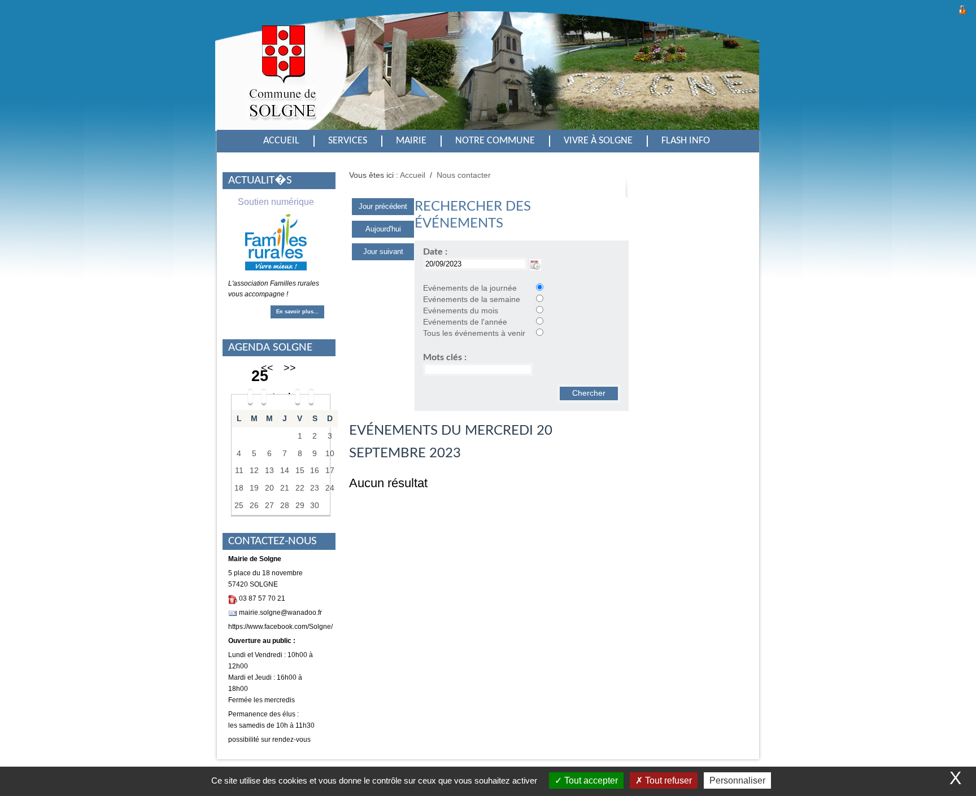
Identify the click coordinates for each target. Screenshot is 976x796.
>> (290, 368)
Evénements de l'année (465, 322)
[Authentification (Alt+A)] (962, 8)
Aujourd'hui (383, 229)
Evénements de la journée (470, 288)
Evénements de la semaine (471, 299)
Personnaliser (737, 780)
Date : (435, 251)
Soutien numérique (276, 202)
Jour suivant (383, 251)
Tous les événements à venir (474, 333)
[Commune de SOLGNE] (280, 80)
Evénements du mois (460, 311)
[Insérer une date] (535, 264)
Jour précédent (383, 206)
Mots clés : (445, 357)
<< (267, 368)
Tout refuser (667, 780)
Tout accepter (590, 780)
